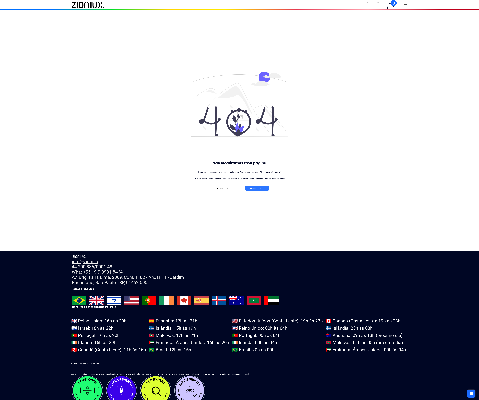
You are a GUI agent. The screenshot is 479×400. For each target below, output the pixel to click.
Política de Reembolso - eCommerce (85, 364)
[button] (390, 6)
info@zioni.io (85, 261)
